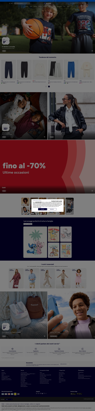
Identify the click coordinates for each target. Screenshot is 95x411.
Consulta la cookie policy (37, 207)
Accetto (42, 209)
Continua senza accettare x (37, 200)
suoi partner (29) (38, 202)
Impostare (52, 209)
